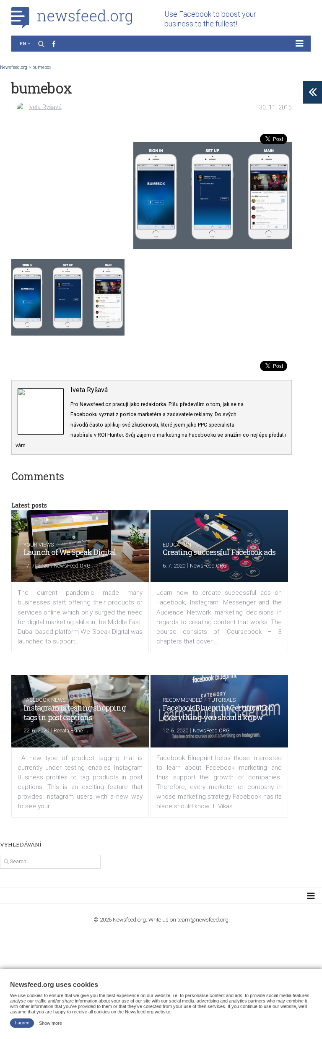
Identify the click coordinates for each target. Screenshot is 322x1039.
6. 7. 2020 (174, 565)
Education (177, 545)
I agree (22, 1022)
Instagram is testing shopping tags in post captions (74, 712)
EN (23, 44)
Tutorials (222, 700)
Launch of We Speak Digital (70, 552)
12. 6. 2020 (175, 730)
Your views (38, 545)
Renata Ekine (68, 730)
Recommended (183, 700)
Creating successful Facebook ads (219, 552)
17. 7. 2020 (36, 565)
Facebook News (44, 700)
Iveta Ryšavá (45, 107)
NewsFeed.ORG (72, 565)
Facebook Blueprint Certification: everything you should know (218, 712)
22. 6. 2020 (36, 730)
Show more (50, 1022)
